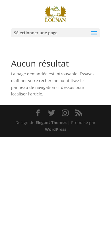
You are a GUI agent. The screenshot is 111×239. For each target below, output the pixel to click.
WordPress (55, 129)
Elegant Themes (51, 122)
